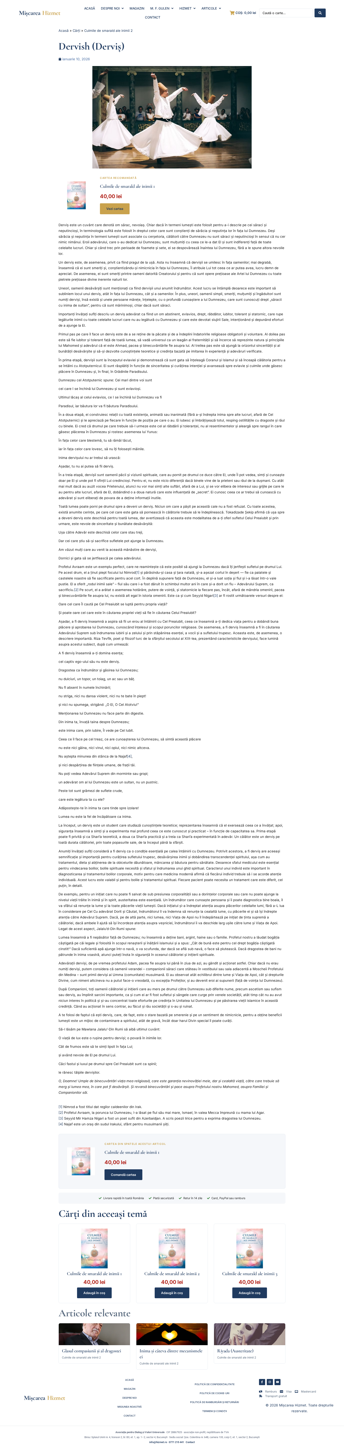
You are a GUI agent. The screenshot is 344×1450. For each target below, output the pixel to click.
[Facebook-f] (262, 1382)
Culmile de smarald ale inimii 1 (127, 186)
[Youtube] (278, 1382)
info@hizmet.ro (158, 1442)
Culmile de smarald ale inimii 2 (108, 31)
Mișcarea (29, 13)
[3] (215, 596)
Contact (190, 1442)
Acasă (64, 31)
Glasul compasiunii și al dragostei (91, 1351)
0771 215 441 (176, 1442)
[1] (137, 573)
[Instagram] (270, 1382)
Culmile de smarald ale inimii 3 (249, 1274)
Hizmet (51, 13)
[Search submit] (320, 13)
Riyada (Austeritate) (235, 1351)
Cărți (76, 31)
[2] (76, 590)
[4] (129, 756)
